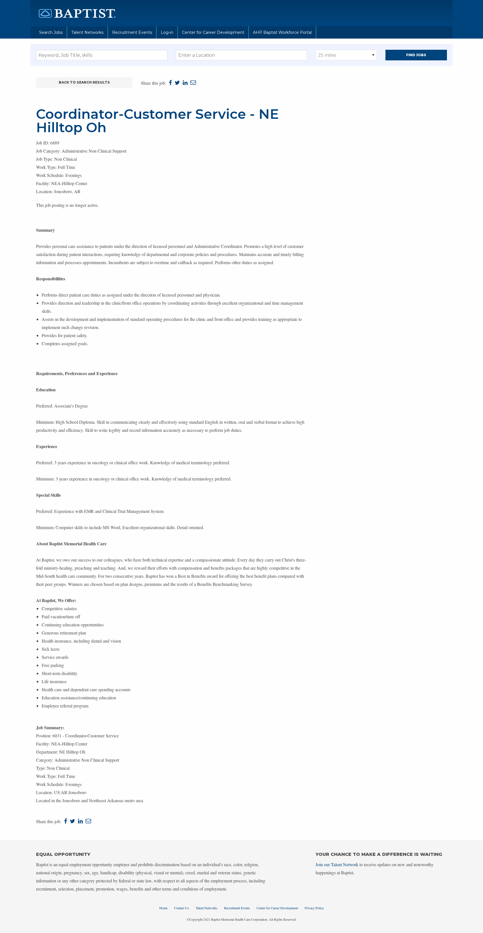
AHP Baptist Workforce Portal (282, 32)
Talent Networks (87, 32)
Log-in (167, 32)
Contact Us (181, 908)
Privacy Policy (314, 908)
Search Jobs (51, 32)
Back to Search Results (84, 82)
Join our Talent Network (337, 864)
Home (163, 908)
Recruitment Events (132, 32)
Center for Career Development (213, 32)
